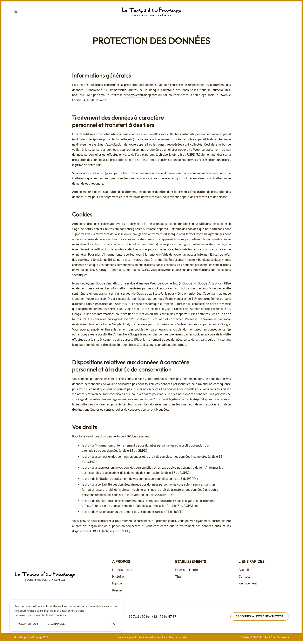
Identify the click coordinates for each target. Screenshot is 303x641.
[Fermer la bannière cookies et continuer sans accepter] (113, 624)
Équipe (117, 583)
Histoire (118, 576)
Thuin (179, 576)
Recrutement (247, 583)
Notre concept (122, 569)
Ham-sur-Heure (186, 569)
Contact (244, 576)
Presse (117, 590)
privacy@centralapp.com (140, 95)
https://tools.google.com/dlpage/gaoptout (157, 344)
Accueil (243, 569)
